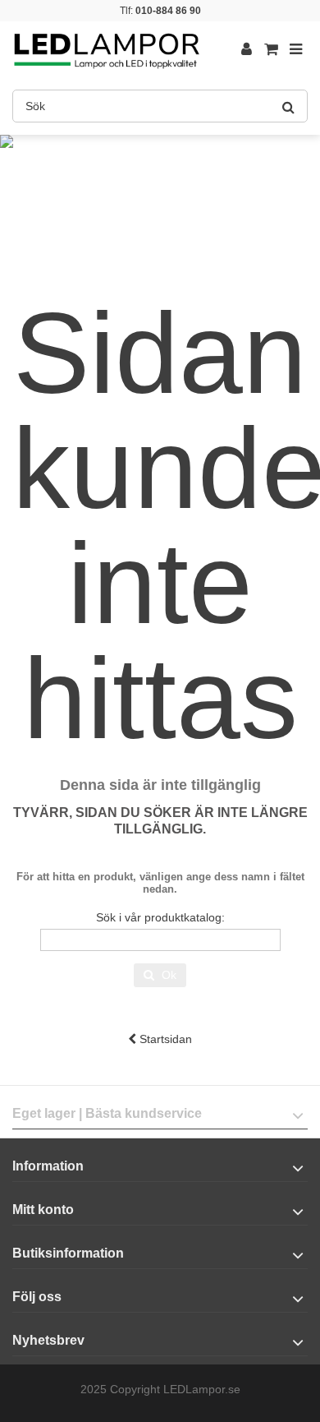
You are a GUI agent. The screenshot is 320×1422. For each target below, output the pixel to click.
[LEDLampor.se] (106, 49)
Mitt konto (43, 1210)
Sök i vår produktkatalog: (160, 917)
